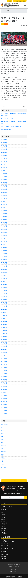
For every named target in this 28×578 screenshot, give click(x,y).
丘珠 (2, 448)
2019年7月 (4, 401)
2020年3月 (4, 376)
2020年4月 (4, 373)
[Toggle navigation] (25, 5)
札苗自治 (3, 451)
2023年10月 (4, 244)
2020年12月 (4, 349)
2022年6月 (4, 293)
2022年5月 (4, 296)
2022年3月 (4, 303)
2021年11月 (4, 315)
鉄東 (2, 427)
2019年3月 (4, 413)
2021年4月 (4, 336)
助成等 (4, 558)
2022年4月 (4, 300)
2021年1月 (4, 346)
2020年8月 (4, 361)
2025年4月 (4, 189)
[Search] (25, 497)
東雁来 (3, 458)
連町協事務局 (4, 424)
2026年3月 (4, 155)
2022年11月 (4, 278)
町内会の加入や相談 (20, 1)
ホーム (3, 10)
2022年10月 (4, 281)
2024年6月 (4, 219)
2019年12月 (4, 386)
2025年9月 (4, 173)
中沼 (2, 461)
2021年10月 (4, 318)
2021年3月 (4, 340)
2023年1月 (4, 272)
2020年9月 (4, 358)
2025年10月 (4, 170)
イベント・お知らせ (7, 506)
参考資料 (3, 551)
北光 (2, 430)
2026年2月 (4, 158)
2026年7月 (4, 143)
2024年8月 (4, 213)
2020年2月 (4, 380)
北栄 (2, 433)
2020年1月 (4, 383)
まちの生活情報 (6, 537)
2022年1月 (4, 309)
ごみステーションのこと (8, 541)
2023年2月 (4, 269)
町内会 (4, 556)
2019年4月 (4, 410)
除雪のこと (5, 543)
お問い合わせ (14, 569)
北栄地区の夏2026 (6, 129)
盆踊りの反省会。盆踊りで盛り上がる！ (12, 126)
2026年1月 (4, 161)
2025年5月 (4, 186)
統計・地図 (5, 554)
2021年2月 (4, 343)
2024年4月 (4, 226)
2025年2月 (4, 195)
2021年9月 (4, 321)
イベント (6, 24)
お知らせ (3, 467)
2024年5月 (4, 223)
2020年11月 (4, 352)
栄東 (8, 10)
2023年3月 (4, 266)
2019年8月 (4, 398)
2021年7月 (4, 327)
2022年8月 (4, 287)
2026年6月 (4, 146)
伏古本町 (3, 445)
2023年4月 (4, 263)
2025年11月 (4, 167)
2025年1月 (4, 198)
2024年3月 (4, 229)
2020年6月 (4, 367)
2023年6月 (4, 256)
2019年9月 (4, 395)
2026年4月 (4, 152)
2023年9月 (4, 247)
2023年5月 (4, 260)
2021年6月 (4, 330)
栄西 (2, 436)
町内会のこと (5, 540)
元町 (2, 442)
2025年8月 (4, 176)
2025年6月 (4, 183)
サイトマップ (14, 571)
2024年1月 (4, 235)
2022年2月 (4, 306)
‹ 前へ (3, 106)
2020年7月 (4, 364)
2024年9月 (4, 210)
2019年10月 (4, 392)
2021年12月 (4, 312)
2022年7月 (4, 290)
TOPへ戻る (14, 480)
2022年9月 (4, 284)
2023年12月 (4, 238)
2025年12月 (4, 164)
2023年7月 (4, 253)
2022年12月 (4, 275)
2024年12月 (4, 201)
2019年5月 (4, 407)
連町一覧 (3, 509)
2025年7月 (4, 179)
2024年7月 (4, 216)
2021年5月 (4, 333)
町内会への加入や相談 (14, 564)
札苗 (2, 455)
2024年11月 (4, 204)
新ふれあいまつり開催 (7, 118)
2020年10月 (4, 355)
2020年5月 (4, 370)
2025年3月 (4, 192)
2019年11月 (4, 389)
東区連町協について (7, 548)
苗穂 (2, 464)
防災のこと (5, 545)
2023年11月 (4, 241)
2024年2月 (4, 232)
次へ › (24, 106)
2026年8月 (4, 139)
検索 (10, 1)
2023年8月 (4, 250)
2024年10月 (4, 207)
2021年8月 (4, 324)
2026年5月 (4, 149)
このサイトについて (14, 566)
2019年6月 (4, 404)
